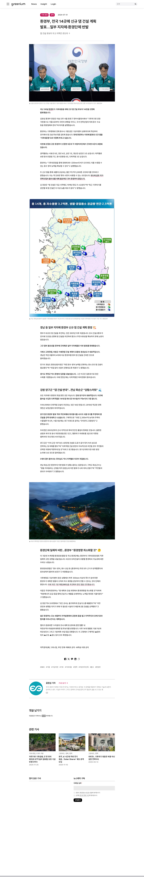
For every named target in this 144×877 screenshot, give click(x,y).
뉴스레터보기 (81, 445)
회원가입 (62, 445)
